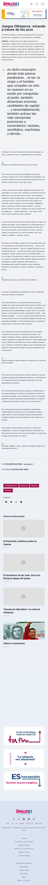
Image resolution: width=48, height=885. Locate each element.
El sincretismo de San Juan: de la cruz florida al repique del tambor (21, 577)
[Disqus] (24, 680)
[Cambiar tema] (31, 4)
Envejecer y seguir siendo (24, 842)
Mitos (24, 877)
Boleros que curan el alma (24, 848)
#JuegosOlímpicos (11, 485)
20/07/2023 (6, 547)
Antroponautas (24, 870)
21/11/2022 (6, 646)
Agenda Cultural (24, 845)
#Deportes (24, 485)
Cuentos (24, 838)
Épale (22, 823)
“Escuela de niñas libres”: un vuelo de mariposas (21, 611)
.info (7, 823)
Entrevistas (24, 873)
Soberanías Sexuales (24, 863)
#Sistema (34, 485)
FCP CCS (29, 823)
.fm (16, 823)
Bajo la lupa (24, 867)
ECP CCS (38, 823)
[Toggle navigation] (42, 4)
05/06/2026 (6, 581)
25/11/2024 (6, 615)
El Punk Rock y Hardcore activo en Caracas (20, 543)
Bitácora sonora (24, 852)
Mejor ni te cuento (24, 880)
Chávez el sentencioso (14, 643)
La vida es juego (24, 855)
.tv (12, 823)
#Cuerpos (8, 490)
